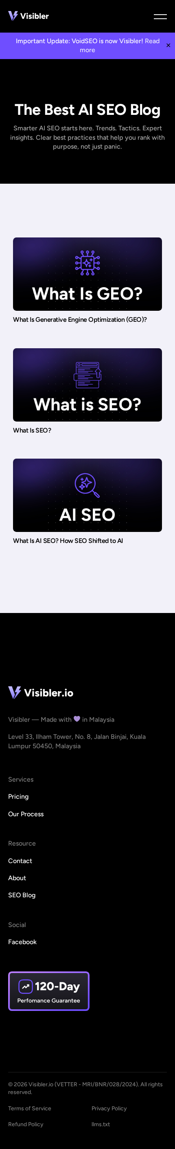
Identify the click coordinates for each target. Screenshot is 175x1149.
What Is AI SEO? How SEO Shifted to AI (68, 541)
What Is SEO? (32, 430)
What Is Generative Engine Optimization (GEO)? (80, 319)
